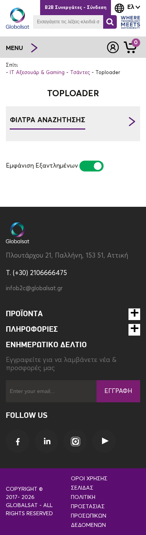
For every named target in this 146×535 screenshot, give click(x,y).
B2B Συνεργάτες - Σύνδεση (75, 7)
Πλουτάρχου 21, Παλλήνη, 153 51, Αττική (67, 256)
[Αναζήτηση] (110, 22)
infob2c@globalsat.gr (34, 288)
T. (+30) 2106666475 (36, 273)
